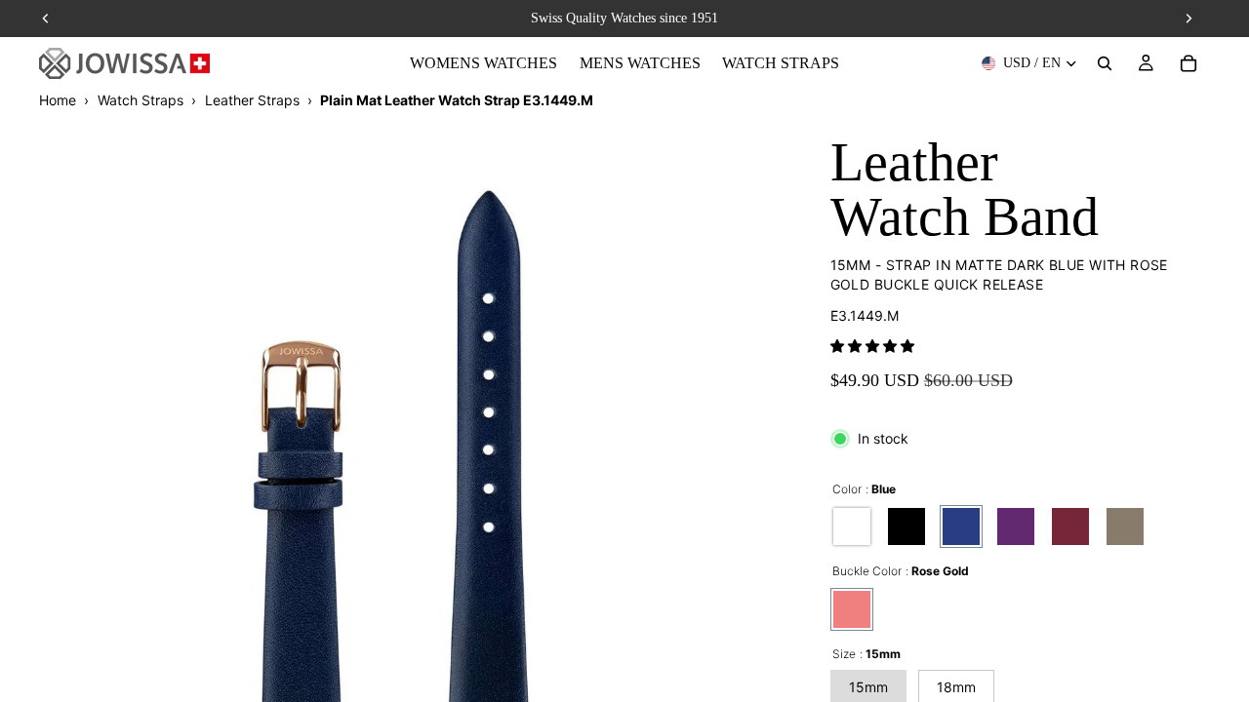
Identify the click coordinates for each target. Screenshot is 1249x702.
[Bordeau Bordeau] (1070, 526)
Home (57, 100)
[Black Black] (906, 526)
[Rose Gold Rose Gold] (851, 609)
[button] (872, 345)
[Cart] (1188, 63)
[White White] (851, 526)
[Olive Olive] (1125, 526)
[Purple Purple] (1015, 526)
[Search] (1104, 63)
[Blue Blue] (961, 526)
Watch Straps (140, 100)
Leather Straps (252, 100)
